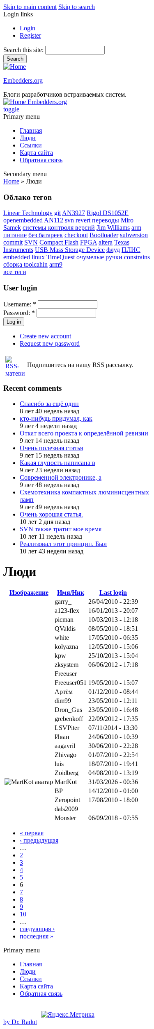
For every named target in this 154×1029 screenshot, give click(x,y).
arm (136, 227)
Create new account (45, 336)
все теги (14, 271)
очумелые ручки (99, 257)
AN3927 (73, 212)
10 (23, 914)
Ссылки (31, 145)
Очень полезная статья (51, 447)
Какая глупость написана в (57, 462)
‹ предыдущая (39, 840)
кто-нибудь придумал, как (56, 418)
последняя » (36, 936)
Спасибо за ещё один (49, 403)
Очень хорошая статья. (51, 514)
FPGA (88, 242)
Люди (28, 137)
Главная (31, 130)
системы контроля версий (59, 227)
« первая (32, 833)
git (57, 212)
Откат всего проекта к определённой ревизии (84, 433)
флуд (113, 249)
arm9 (55, 264)
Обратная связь (41, 159)
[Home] (14, 66)
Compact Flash (58, 242)
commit (13, 242)
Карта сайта (36, 152)
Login (27, 28)
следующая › (37, 928)
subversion (134, 234)
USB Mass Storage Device (70, 249)
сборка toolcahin (25, 264)
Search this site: (24, 49)
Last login (113, 592)
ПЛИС (131, 249)
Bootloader (104, 234)
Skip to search (76, 6)
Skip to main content (30, 6)
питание (15, 234)
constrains (137, 257)
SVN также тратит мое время (60, 529)
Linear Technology (28, 212)
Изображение (28, 592)
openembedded (23, 220)
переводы (105, 220)
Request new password (50, 343)
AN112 (53, 220)
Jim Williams (113, 227)
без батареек (45, 234)
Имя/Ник (70, 592)
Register (30, 35)
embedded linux (24, 257)
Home (11, 181)
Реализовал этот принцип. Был (63, 543)
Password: (19, 312)
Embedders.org (23, 80)
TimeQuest (60, 257)
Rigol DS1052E (108, 212)
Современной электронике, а (60, 477)
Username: (19, 304)
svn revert (77, 220)
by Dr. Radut (20, 1021)
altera (106, 242)
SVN (31, 242)
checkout (76, 234)
